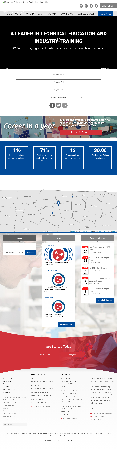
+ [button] (3, 177)
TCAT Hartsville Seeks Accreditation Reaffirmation (55, 315)
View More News (67, 324)
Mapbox (114, 231)
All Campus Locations (70, 419)
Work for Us (7, 419)
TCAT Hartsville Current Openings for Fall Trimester (57, 263)
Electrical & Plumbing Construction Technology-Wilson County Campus (58, 289)
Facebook (31, 252)
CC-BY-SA (102, 231)
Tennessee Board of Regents (66, 433)
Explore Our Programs (81, 132)
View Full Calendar (105, 300)
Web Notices (97, 419)
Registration (58, 90)
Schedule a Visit (44, 355)
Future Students (13, 14)
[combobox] (58, 97)
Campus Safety (8, 411)
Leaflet (73, 231)
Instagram (10, 252)
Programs (51, 14)
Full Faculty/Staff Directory (42, 406)
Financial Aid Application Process (14, 397)
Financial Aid (58, 82)
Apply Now (72, 355)
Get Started (106, 14)
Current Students (33, 14)
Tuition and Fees (8, 405)
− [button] (3, 181)
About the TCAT (66, 14)
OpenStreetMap (87, 231)
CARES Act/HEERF (9, 408)
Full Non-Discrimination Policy (102, 413)
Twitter (20, 252)
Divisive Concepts (98, 416)
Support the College (9, 413)
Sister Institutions (9, 416)
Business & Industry (87, 14)
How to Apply (58, 74)
